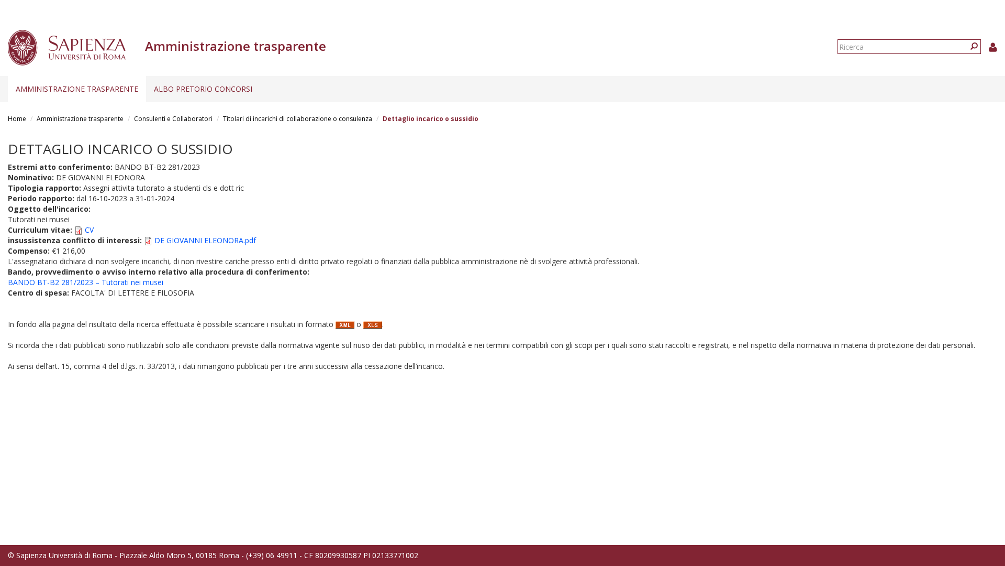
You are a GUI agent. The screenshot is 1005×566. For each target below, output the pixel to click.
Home (17, 118)
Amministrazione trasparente (77, 89)
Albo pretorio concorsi (203, 89)
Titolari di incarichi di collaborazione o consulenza (297, 118)
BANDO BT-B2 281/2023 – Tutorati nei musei (85, 282)
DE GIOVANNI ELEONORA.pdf (205, 240)
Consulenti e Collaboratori (173, 118)
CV (89, 230)
